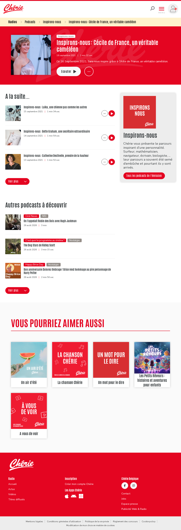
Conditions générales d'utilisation (64, 521)
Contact (125, 493)
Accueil (12, 484)
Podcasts (30, 21)
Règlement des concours (125, 521)
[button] (17, 181)
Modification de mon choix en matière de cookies (90, 525)
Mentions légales (34, 521)
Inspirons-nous (52, 21)
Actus (11, 489)
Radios (12, 21)
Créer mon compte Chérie (79, 484)
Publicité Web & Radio (134, 509)
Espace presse (129, 504)
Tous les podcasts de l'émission (144, 176)
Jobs (123, 498)
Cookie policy (148, 521)
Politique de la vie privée (97, 521)
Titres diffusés (16, 499)
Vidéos (12, 494)
